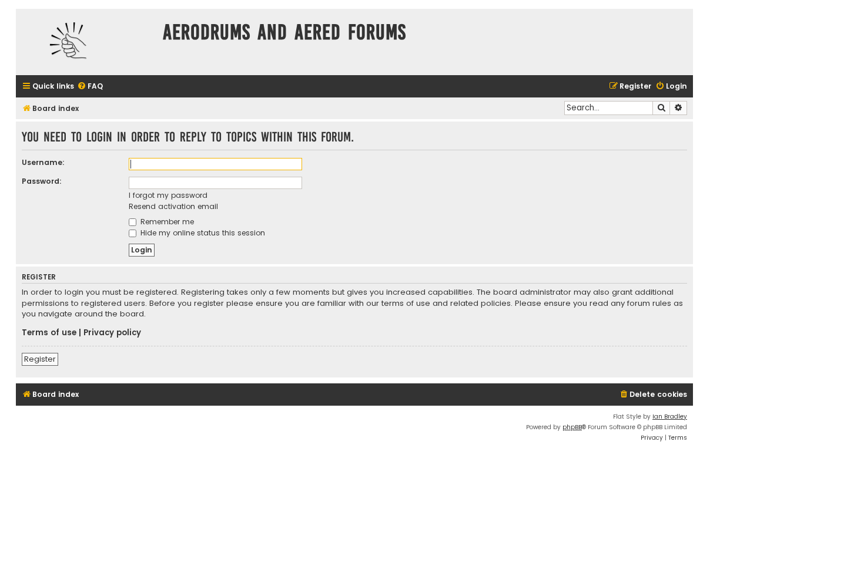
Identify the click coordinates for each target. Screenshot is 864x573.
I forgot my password (168, 195)
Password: (42, 181)
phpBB (572, 427)
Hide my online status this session (201, 233)
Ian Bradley (669, 416)
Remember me (166, 222)
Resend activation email (173, 206)
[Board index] (86, 42)
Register (40, 359)
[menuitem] (90, 87)
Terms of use (49, 333)
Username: (43, 162)
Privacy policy (112, 333)
